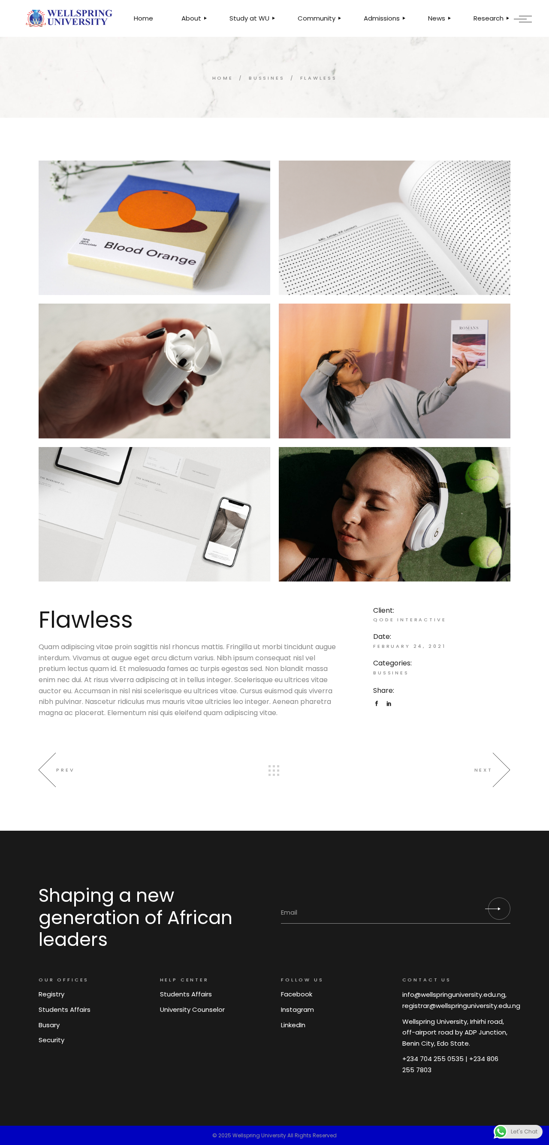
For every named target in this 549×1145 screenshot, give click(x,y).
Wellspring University (259, 1135)
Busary (49, 1024)
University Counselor (192, 1009)
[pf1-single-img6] (154, 228)
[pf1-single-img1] (154, 371)
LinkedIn (293, 1024)
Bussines (391, 672)
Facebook (296, 994)
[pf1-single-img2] (394, 371)
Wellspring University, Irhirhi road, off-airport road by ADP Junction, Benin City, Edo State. (454, 1032)
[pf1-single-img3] (394, 228)
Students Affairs (64, 1009)
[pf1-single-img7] (154, 514)
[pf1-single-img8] (394, 514)
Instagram (297, 1009)
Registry (51, 994)
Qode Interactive (409, 619)
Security (51, 1039)
